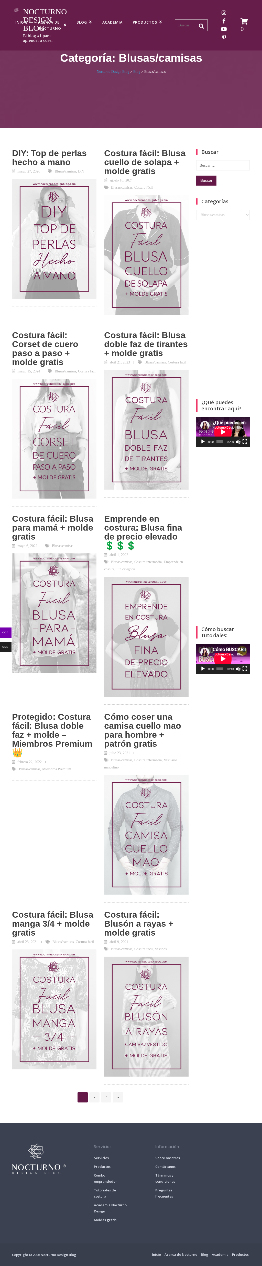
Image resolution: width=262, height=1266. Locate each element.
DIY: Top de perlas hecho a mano (49, 157)
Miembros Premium (56, 769)
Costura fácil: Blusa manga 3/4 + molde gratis (52, 923)
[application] (223, 432)
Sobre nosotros (167, 1158)
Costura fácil (143, 187)
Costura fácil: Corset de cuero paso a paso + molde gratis (45, 348)
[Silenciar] (238, 441)
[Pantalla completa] (244, 441)
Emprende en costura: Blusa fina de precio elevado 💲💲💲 (143, 532)
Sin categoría (125, 569)
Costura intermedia (148, 562)
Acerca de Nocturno (49, 25)
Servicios (101, 1158)
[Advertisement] (223, 310)
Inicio (21, 22)
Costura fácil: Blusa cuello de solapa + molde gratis (144, 162)
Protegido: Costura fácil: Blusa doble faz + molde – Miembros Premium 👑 (52, 734)
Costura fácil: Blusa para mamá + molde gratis (52, 527)
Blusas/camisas (65, 171)
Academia (112, 22)
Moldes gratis (105, 1220)
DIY (81, 171)
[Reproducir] (202, 441)
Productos (145, 22)
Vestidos (161, 949)
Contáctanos (165, 1166)
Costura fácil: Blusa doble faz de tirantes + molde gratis (146, 344)
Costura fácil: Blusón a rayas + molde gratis (138, 923)
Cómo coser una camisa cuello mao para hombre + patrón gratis (142, 730)
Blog (82, 22)
